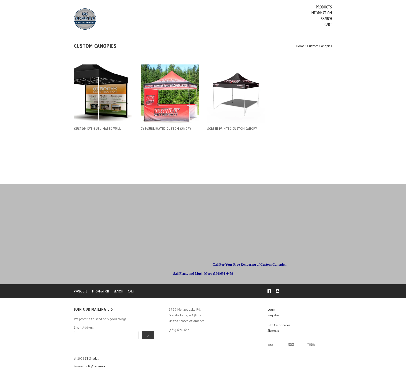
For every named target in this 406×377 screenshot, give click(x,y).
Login (271, 309)
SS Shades (92, 359)
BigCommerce (96, 366)
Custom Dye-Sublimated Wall (97, 128)
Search (326, 18)
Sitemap (273, 330)
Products (324, 7)
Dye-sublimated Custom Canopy (166, 128)
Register (273, 315)
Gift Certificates (278, 325)
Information (321, 13)
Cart (328, 24)
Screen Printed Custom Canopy (232, 128)
